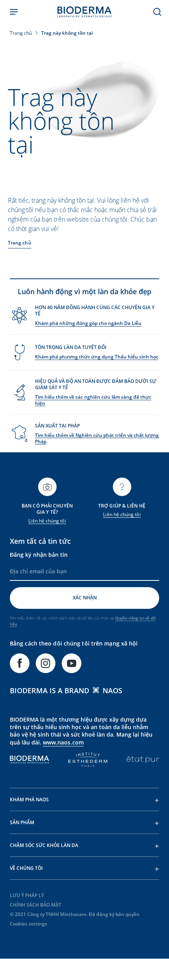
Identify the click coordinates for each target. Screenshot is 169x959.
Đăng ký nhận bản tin (39, 554)
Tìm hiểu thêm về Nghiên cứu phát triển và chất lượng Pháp (97, 438)
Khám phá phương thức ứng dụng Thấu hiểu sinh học (96, 356)
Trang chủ (19, 242)
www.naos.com (63, 742)
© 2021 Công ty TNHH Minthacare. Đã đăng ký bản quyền (75, 914)
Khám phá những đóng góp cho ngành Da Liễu (88, 323)
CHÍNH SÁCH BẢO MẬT (35, 904)
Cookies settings (28, 923)
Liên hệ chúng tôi (47, 520)
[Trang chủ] (84, 11)
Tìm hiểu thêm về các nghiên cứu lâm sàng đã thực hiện (93, 400)
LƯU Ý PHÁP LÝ (27, 895)
